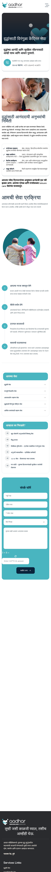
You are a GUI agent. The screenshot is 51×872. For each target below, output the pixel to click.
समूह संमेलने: (10, 169)
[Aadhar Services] (12, 5)
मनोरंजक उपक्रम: (12, 148)
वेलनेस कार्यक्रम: (11, 161)
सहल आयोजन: (11, 154)
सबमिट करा (24, 570)
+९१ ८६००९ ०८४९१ (31, 65)
